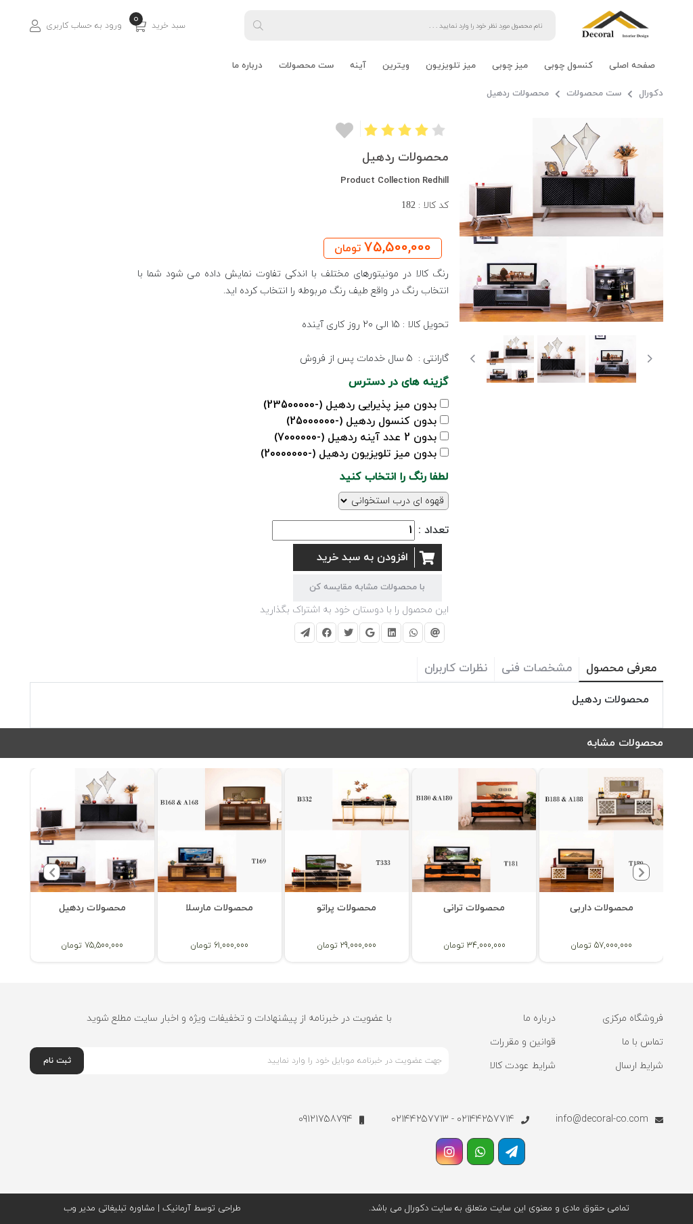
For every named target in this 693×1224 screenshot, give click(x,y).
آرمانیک (175, 1208)
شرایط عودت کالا (522, 1065)
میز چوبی (510, 66)
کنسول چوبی (568, 66)
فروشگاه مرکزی (632, 1018)
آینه (358, 66)
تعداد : (433, 530)
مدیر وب (79, 1208)
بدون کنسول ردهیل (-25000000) (361, 421)
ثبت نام (57, 1060)
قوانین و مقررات (523, 1042)
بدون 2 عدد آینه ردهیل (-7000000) (355, 437)
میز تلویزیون (451, 66)
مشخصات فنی (536, 668)
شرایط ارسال (639, 1065)
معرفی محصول (621, 668)
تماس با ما (642, 1042)
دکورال (651, 93)
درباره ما (247, 66)
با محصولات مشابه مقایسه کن (367, 587)
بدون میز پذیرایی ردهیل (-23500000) (350, 405)
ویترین (395, 66)
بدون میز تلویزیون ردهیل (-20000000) (349, 453)
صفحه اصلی (632, 66)
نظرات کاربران (455, 668)
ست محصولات (306, 66)
